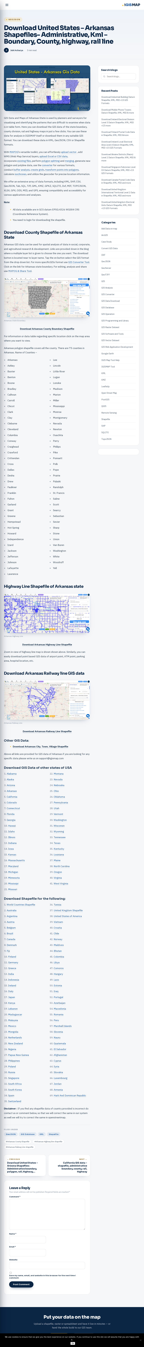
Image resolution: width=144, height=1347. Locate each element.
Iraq (56, 991)
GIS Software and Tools (112, 333)
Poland (12, 1066)
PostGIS (105, 399)
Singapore (13, 1078)
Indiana (12, 843)
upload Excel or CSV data (54, 156)
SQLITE (105, 432)
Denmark (12, 945)
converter (47, 165)
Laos (56, 979)
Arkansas (12, 791)
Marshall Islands (63, 1026)
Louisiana (59, 854)
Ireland (12, 985)
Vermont (58, 814)
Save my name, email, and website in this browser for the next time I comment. (42, 1276)
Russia (11, 1072)
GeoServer (106, 268)
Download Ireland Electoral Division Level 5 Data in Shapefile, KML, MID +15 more (117, 122)
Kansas (12, 854)
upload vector (68, 152)
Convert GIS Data (109, 248)
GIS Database (28, 1134)
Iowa (11, 848)
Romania (58, 1014)
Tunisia (57, 904)
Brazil (10, 933)
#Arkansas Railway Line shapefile (19, 1147)
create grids (37, 169)
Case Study (106, 241)
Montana (59, 773)
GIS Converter (107, 294)
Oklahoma (59, 796)
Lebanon (13, 1008)
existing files (24, 160)
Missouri (12, 889)
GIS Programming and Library (115, 320)
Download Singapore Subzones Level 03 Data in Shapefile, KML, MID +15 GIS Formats (118, 170)
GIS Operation (107, 314)
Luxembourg (60, 1078)
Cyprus (57, 1060)
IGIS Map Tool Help (110, 360)
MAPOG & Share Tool (20, 271)
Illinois (11, 837)
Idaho (11, 831)
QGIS (103, 406)
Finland (12, 956)
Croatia (58, 927)
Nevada (58, 779)
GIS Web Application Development (117, 347)
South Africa (15, 1083)
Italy (10, 991)
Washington (60, 820)
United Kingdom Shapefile (68, 910)
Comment (14, 1197)
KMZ (103, 379)
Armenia (58, 1089)
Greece (12, 968)
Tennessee (60, 837)
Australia (11, 910)
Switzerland (14, 1101)
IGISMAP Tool (108, 366)
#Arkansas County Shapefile (17, 1141)
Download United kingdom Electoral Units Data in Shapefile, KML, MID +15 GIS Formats (117, 205)
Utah (56, 808)
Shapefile (53, 1134)
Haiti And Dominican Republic (70, 1095)
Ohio (56, 791)
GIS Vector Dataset (110, 340)
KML (42, 1134)
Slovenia (58, 1031)
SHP (103, 425)
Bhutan (58, 950)
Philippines (14, 1060)
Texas (57, 843)
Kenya (11, 1003)
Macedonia (60, 1008)
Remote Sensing (109, 412)
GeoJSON (14, 19)
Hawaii (12, 825)
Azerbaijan (59, 1003)
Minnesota (14, 877)
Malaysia (13, 1020)
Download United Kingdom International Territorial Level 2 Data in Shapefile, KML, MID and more (118, 192)
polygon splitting (51, 160)
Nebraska (59, 785)
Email (12, 1247)
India (11, 974)
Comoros (59, 968)
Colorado (12, 802)
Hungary (58, 974)
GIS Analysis (107, 287)
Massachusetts (16, 860)
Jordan (57, 1083)
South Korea (15, 1089)
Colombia (59, 956)
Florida (10, 814)
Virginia (58, 877)
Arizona (11, 785)
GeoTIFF (105, 274)
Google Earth (107, 353)
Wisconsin (59, 825)
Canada (11, 939)
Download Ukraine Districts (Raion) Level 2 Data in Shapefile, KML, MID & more (118, 157)
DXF (103, 255)
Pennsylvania (61, 802)
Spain (11, 1095)
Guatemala (60, 1043)
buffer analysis (22, 169)
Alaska (10, 779)
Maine (57, 860)
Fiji (8, 950)
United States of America (68, 916)
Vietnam (58, 922)
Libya (57, 962)
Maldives (59, 945)
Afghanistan (60, 1055)
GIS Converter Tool (78, 262)
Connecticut (13, 808)
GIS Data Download (110, 301)
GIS (103, 281)
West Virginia (61, 883)
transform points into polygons (62, 169)
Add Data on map (109, 228)
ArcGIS (104, 235)
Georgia (11, 820)
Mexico (12, 1026)
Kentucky (59, 848)
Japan (11, 997)
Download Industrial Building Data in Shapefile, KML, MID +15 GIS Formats (118, 100)
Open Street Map (109, 393)
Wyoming (59, 831)
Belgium (11, 927)
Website (13, 1260)
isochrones (20, 174)
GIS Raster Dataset (110, 327)
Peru (56, 1020)
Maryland (13, 866)
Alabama (12, 773)
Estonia (58, 985)
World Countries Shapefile (21, 904)
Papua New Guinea (18, 1055)
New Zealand (15, 1043)
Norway (58, 939)
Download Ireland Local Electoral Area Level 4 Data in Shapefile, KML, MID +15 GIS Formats (117, 144)
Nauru (57, 1037)
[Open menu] (7, 5)
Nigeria (12, 1049)
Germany (13, 962)
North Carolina (62, 866)
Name (12, 1234)
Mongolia (13, 1031)
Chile (56, 933)
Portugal (58, 997)
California (12, 796)
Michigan (13, 872)
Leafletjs (105, 386)
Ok (73, 1343)
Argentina (12, 916)
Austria (10, 922)
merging (69, 160)
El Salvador (60, 1049)
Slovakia (58, 1072)
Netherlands (15, 1037)
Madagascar (15, 1014)
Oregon (58, 872)
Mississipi (13, 883)
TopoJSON (106, 439)
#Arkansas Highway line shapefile (48, 1141)
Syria (56, 1066)
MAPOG (14, 152)
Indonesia (13, 979)
